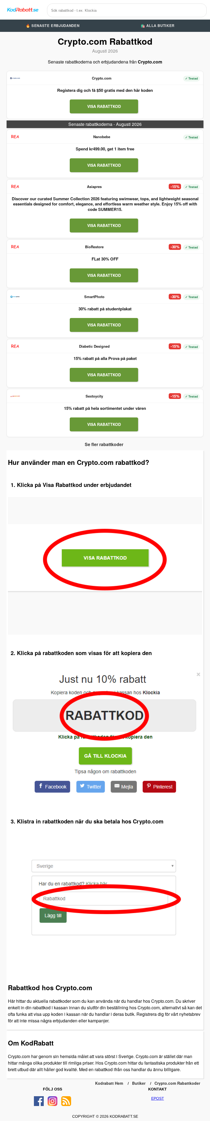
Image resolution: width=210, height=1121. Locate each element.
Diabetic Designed (94, 346)
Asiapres (94, 186)
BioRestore (94, 246)
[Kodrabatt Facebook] (39, 1101)
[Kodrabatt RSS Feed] (66, 1101)
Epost (157, 1098)
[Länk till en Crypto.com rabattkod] (15, 78)
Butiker (138, 1083)
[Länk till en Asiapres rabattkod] (15, 187)
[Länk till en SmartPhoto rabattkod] (15, 297)
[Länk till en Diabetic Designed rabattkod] (15, 346)
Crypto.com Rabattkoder (177, 1083)
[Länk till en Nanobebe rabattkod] (15, 137)
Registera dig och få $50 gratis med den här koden (105, 90)
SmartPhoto (94, 296)
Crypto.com (102, 78)
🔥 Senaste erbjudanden (53, 25)
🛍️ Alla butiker (157, 25)
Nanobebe (101, 136)
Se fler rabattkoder (104, 444)
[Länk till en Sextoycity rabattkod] (15, 396)
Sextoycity (94, 396)
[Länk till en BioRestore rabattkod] (15, 247)
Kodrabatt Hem (109, 1083)
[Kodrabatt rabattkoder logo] (22, 9)
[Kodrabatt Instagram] (52, 1101)
